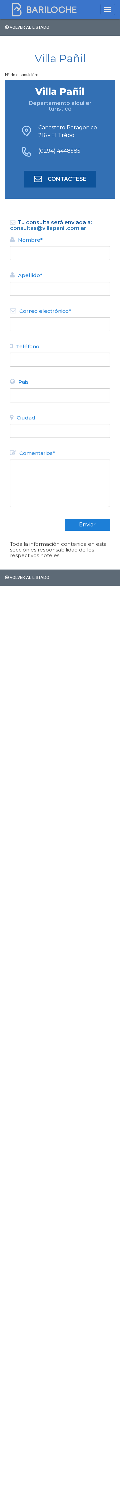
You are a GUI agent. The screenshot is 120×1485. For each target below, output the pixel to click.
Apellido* (30, 275)
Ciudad (26, 417)
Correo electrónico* (45, 311)
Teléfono (27, 346)
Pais (23, 382)
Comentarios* (37, 453)
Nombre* (30, 240)
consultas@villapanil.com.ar (48, 228)
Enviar (87, 524)
